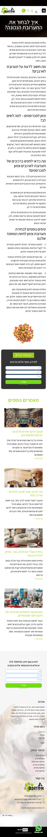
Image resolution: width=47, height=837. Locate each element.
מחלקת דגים (40, 771)
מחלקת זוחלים (39, 767)
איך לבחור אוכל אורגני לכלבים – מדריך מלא (25, 493)
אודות (42, 735)
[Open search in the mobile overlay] (36, 10)
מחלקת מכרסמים (38, 761)
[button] (44, 11)
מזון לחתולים (40, 758)
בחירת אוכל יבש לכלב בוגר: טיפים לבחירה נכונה (24, 553)
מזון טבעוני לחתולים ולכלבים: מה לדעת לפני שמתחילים (24, 613)
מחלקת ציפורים (39, 764)
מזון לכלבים (40, 755)
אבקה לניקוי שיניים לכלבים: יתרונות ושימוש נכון (27, 433)
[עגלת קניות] (29, 10)
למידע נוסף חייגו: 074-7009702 (23, 661)
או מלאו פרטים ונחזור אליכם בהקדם (24, 665)
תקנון (43, 742)
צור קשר (41, 738)
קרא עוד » (38, 458)
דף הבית (41, 731)
